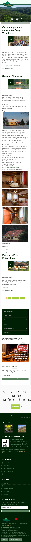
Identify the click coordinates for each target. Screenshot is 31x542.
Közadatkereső (7, 474)
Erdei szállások (7, 463)
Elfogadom (4, 539)
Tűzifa (5, 486)
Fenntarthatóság (17, 65)
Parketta (6, 483)
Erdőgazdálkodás (8, 311)
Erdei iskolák (7, 465)
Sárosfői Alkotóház (12, 76)
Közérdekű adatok (8, 471)
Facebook (7, 528)
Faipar (5, 319)
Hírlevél (14, 366)
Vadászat (6, 494)
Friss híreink (6, 366)
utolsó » (23, 298)
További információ (8, 68)
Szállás (5, 324)
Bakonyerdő (9, 525)
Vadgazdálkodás (8, 315)
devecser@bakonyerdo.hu (12, 167)
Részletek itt (15, 407)
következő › (16, 298)
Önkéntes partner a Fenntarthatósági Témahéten (12, 30)
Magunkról (7, 332)
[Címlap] (7, 4)
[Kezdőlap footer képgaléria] (8, 432)
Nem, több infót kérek (15, 539)
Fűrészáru (6, 491)
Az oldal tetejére (25, 417)
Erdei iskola (9, 65)
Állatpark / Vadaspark (9, 468)
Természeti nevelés (9, 328)
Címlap (12, 415)
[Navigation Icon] (29, 2)
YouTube (17, 528)
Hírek (4, 65)
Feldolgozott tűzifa (8, 488)
